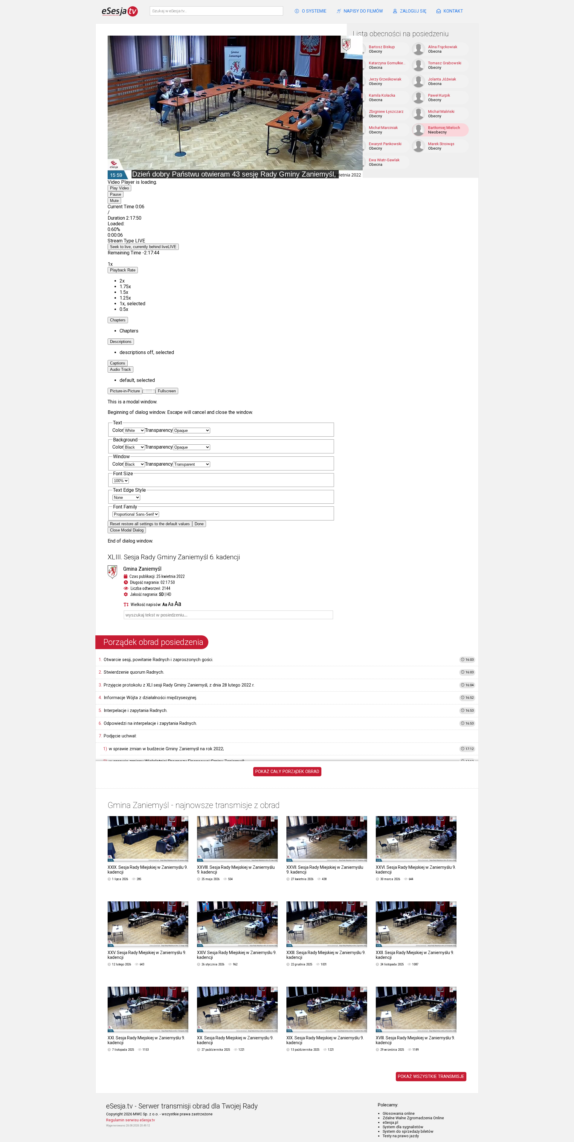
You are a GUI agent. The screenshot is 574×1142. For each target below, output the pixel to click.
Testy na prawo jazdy (401, 1136)
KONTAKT (453, 11)
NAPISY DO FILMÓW (363, 11)
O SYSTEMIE (314, 11)
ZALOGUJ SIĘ (413, 11)
